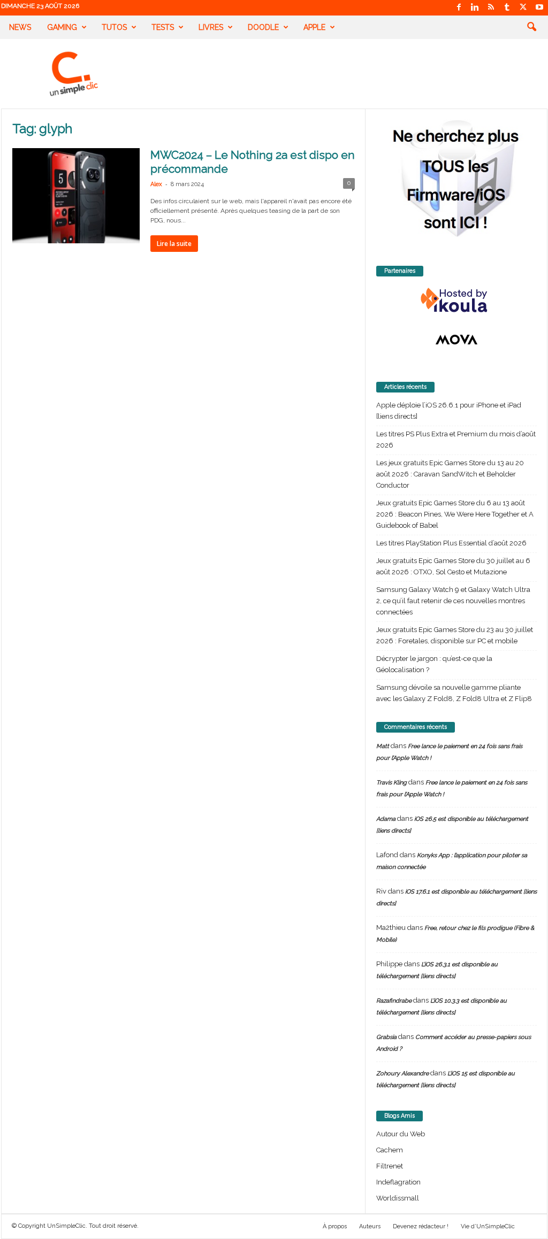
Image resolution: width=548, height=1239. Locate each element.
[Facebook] (459, 8)
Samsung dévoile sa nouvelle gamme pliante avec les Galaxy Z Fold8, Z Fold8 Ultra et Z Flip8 (454, 693)
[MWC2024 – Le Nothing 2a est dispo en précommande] (76, 195)
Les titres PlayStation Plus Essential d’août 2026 (451, 543)
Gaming (62, 27)
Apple (314, 27)
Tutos (114, 27)
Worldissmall (397, 1198)
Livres (211, 27)
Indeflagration (398, 1182)
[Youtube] (539, 8)
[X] (523, 8)
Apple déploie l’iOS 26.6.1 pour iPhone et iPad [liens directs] (448, 410)
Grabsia (386, 1037)
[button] (531, 27)
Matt (382, 746)
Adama (385, 818)
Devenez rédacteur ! (420, 1226)
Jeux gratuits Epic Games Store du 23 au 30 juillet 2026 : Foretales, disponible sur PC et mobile (454, 635)
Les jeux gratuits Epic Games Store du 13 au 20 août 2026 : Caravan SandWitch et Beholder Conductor (450, 474)
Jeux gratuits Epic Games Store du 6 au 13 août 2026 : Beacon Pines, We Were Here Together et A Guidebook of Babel (455, 514)
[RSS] (491, 8)
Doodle (263, 27)
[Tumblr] (507, 8)
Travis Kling (391, 782)
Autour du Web (400, 1134)
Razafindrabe (394, 1000)
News (20, 27)
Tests (162, 27)
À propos (335, 1226)
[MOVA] (456, 339)
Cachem (389, 1150)
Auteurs (369, 1226)
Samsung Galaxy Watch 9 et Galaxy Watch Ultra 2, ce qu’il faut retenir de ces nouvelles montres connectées (453, 601)
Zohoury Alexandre (402, 1073)
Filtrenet (389, 1166)
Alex (156, 184)
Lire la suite (174, 243)
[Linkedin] (475, 8)
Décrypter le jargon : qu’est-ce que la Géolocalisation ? (434, 664)
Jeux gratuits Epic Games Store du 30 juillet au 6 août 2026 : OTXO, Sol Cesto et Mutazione (453, 566)
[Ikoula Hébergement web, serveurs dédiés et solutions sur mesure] (456, 300)
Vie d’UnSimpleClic (488, 1226)
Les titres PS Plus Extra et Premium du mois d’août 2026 (456, 439)
